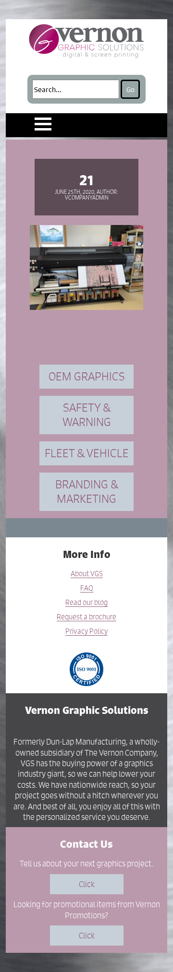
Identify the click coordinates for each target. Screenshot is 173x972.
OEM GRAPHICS (87, 376)
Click (87, 884)
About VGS (87, 574)
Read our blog (86, 603)
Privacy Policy (86, 632)
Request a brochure (86, 617)
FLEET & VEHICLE (87, 453)
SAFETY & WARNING (86, 415)
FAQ (86, 588)
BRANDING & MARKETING (86, 491)
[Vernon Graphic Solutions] (86, 39)
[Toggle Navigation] (43, 124)
